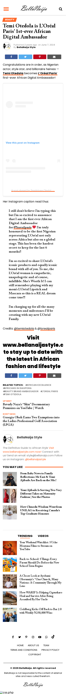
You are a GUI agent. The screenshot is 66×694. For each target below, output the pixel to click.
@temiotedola (24, 329)
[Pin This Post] (39, 57)
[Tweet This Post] (25, 57)
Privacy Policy (50, 649)
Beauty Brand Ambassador (21, 391)
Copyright (34, 654)
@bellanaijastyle (35, 459)
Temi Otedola (12, 394)
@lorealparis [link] (23, 227)
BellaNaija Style (26, 47)
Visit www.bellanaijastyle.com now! (28, 450)
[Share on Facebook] (11, 57)
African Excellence (39, 385)
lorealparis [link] (47, 329)
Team (46, 645)
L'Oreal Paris (50, 391)
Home (20, 645)
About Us (33, 645)
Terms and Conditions (23, 649)
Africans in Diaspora (18, 388)
